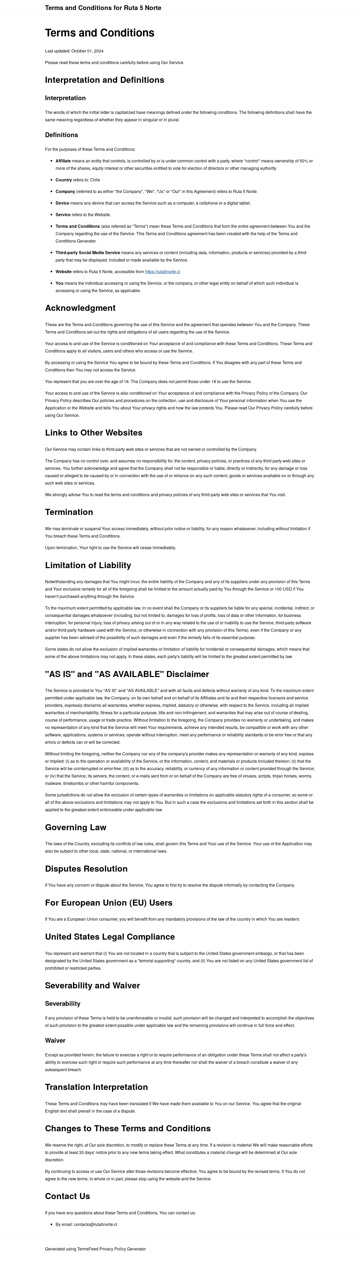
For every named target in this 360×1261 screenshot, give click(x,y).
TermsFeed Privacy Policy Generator (111, 1249)
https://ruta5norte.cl (162, 271)
